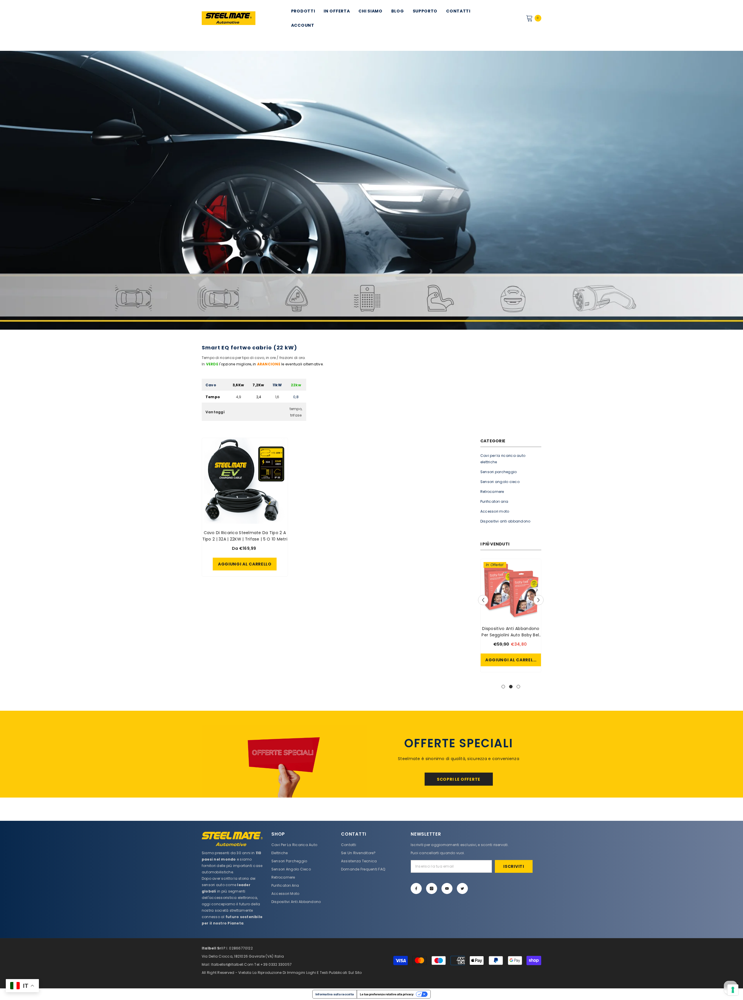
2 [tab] (511, 686)
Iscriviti (513, 866)
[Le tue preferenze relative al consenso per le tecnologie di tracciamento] (732, 989)
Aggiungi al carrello (512, 660)
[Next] (538, 600)
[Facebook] (416, 888)
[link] (371, 190)
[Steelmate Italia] (284, 761)
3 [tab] (518, 686)
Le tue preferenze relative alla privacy (387, 994)
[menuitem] (510, 459)
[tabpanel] (511, 617)
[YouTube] (446, 888)
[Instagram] (431, 888)
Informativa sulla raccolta (334, 994)
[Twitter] (462, 888)
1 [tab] (503, 686)
